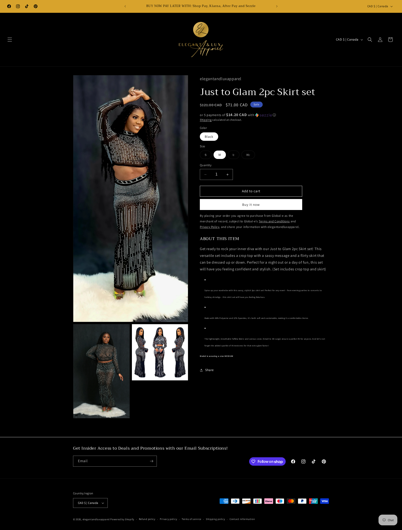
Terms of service (191, 519)
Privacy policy (168, 519)
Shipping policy (215, 519)
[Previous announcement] (125, 6)
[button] (10, 39)
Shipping (206, 119)
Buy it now (251, 204)
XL (250, 156)
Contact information (242, 519)
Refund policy (147, 519)
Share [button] (209, 370)
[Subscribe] (151, 461)
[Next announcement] (277, 6)
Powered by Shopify (122, 519)
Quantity (205, 165)
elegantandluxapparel (96, 519)
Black (209, 136)
